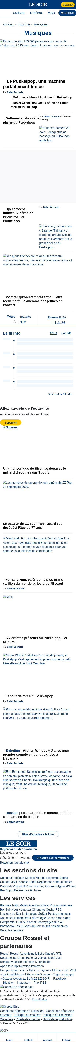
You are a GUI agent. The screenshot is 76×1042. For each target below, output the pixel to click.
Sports (63, 877)
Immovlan (37, 966)
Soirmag (38, 886)
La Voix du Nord (44, 957)
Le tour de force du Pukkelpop (29, 696)
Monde (40, 877)
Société (30, 877)
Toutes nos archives (55, 926)
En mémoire (26, 961)
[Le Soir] (38, 4)
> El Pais (55, 970)
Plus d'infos (39, 999)
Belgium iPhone (65, 886)
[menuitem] (9, 1037)
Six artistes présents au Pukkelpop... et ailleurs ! (35, 640)
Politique (18, 877)
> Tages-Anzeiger (62, 974)
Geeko (49, 886)
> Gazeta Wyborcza (13, 978)
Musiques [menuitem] (40, 24)
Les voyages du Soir (50, 922)
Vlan (58, 957)
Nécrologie (39, 918)
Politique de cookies (27, 1015)
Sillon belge (43, 961)
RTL (59, 953)
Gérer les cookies (11, 930)
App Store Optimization (15, 966)
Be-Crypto (6, 890)
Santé (32, 881)
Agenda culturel (38, 905)
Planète (23, 881)
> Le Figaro (41, 970)
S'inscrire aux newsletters (53, 857)
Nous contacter (21, 909)
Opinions (6, 877)
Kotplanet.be (8, 957)
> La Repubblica (11, 974)
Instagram (23, 982)
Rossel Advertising (22, 953)
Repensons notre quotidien (54, 881)
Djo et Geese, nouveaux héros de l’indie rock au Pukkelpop (39, 105)
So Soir (28, 886)
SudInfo (50, 953)
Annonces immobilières (15, 918)
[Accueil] (4, 13)
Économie (52, 877)
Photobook (7, 926)
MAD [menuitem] (51, 13)
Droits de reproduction (57, 1019)
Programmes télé (61, 905)
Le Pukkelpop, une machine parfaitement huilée (34, 84)
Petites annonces (59, 913)
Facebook (59, 978)
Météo (24, 905)
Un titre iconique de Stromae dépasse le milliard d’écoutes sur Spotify (34, 470)
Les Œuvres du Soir (28, 926)
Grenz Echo (25, 957)
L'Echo (39, 953)
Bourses (5, 905)
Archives (35, 890)
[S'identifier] (57, 4)
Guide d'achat (27, 922)
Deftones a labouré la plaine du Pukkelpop (42, 97)
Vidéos (17, 886)
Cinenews (38, 909)
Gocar (51, 918)
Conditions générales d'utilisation (22, 1010)
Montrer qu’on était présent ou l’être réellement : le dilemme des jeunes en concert (33, 301)
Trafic (15, 905)
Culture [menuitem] (19, 13)
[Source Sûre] (9, 1007)
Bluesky (7, 982)
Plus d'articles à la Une (38, 834)
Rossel (4, 953)
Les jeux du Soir (10, 913)
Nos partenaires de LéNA (16, 970)
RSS (58, 909)
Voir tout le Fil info (60, 394)
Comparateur (8, 922)
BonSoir (5, 909)
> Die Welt (69, 970)
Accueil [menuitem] (8, 24)
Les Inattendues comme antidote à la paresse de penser (37, 815)
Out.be (50, 909)
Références (21, 890)
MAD (13, 881)
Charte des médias (28, 1019)
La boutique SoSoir (34, 913)
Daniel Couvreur (15, 588)
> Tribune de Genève (36, 974)
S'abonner (67, 4)
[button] (4, 4)
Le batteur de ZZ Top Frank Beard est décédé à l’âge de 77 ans (32, 525)
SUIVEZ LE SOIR (38, 978)
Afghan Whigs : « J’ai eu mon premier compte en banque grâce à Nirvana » (36, 754)
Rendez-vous (9, 961)
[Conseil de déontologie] (16, 987)
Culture (5, 881)
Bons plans (62, 918)
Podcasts (6, 886)
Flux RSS (39, 982)
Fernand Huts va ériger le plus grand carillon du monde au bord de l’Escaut (33, 581)
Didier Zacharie (15, 92)
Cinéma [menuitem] (36, 13)
